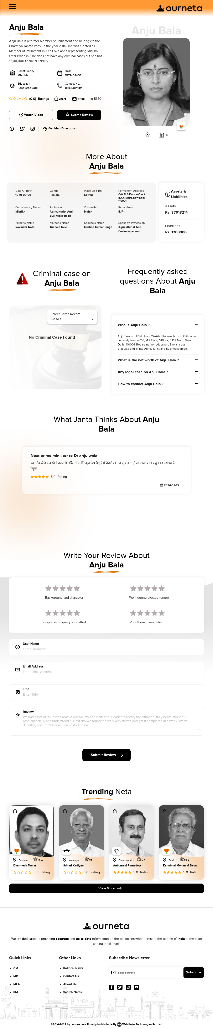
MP (15, 976)
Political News (73, 968)
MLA (16, 984)
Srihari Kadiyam (73, 865)
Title (26, 689)
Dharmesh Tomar (24, 865)
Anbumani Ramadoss (127, 865)
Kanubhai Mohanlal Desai (180, 865)
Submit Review (82, 115)
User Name (31, 644)
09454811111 (73, 88)
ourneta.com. (79, 1024)
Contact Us (71, 976)
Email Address (33, 666)
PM (15, 992)
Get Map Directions (62, 128)
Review (28, 712)
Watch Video (33, 115)
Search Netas (72, 992)
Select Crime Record (65, 314)
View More (106, 888)
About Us (70, 984)
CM (15, 968)
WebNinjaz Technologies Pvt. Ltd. (142, 1024)
